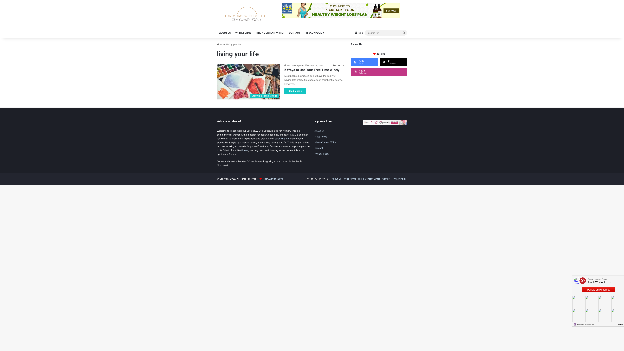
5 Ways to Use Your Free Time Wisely (311, 70)
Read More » (295, 91)
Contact (294, 32)
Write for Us (243, 32)
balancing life (282, 138)
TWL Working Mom (295, 65)
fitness (244, 150)
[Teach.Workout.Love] (247, 13)
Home (222, 44)
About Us (225, 32)
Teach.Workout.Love (272, 178)
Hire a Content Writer (270, 32)
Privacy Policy (314, 32)
